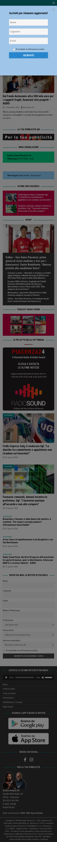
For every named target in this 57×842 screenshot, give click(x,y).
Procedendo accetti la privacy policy (30, 49)
